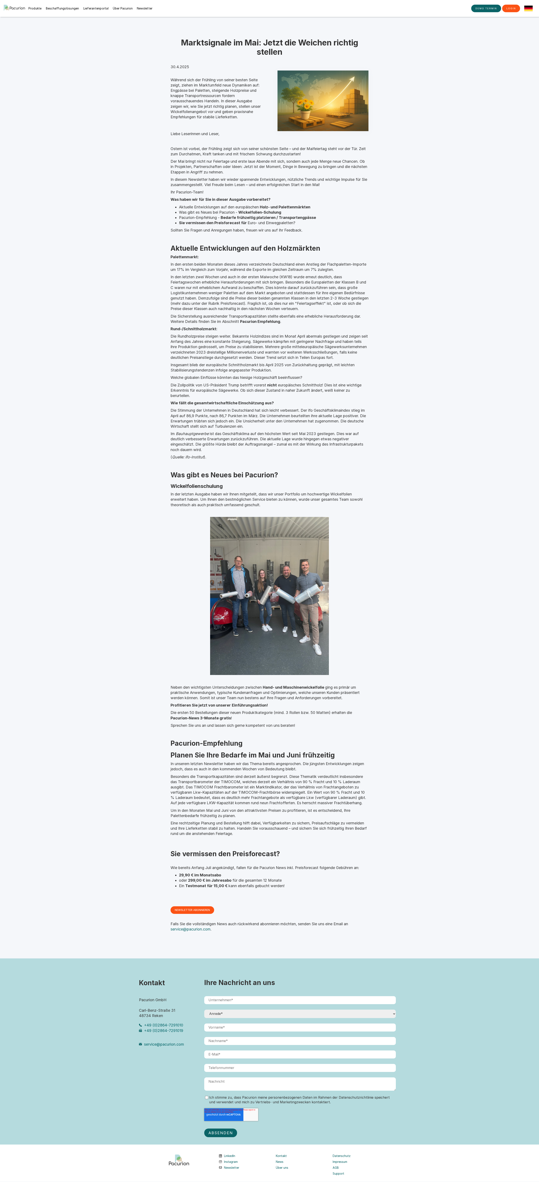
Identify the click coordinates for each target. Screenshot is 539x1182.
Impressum (340, 1161)
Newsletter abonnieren (192, 910)
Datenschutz (342, 1156)
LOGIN (511, 8)
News (279, 1161)
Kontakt (281, 1156)
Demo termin (486, 8)
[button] (528, 8)
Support (338, 1173)
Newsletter (145, 8)
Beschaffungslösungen (62, 8)
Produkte (35, 8)
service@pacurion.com (191, 929)
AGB (336, 1167)
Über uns (282, 1167)
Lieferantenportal (96, 8)
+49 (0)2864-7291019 (163, 1030)
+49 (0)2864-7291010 (163, 1025)
